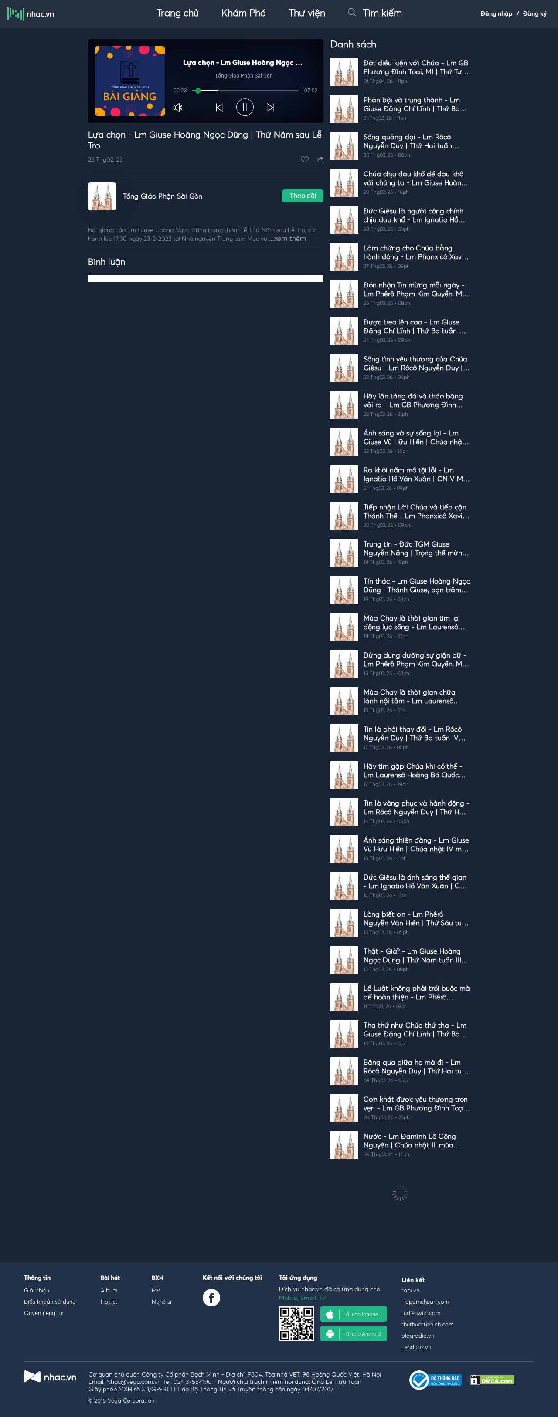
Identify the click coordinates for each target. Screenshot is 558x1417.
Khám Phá (243, 13)
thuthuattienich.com (427, 1324)
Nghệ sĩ (161, 1301)
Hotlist (109, 1301)
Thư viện (307, 13)
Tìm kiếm (382, 13)
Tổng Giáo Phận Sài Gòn (162, 196)
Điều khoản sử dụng (50, 1301)
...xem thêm (287, 238)
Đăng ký (535, 14)
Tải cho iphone (361, 1314)
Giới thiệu (36, 1290)
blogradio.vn (417, 1335)
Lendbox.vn (416, 1346)
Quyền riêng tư (43, 1312)
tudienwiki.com (420, 1312)
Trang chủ (178, 13)
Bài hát (110, 1278)
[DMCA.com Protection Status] (492, 1382)
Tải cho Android (362, 1333)
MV (156, 1290)
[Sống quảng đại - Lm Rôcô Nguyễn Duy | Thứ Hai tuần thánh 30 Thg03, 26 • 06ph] (400, 165)
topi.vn (410, 1290)
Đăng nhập (497, 14)
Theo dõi (302, 195)
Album (109, 1290)
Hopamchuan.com (425, 1301)
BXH (157, 1278)
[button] (179, 107)
